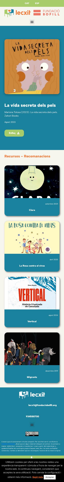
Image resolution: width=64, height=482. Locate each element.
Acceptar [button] (50, 477)
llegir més (37, 477)
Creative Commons (8, 444)
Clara (32, 210)
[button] (32, 21)
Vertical (32, 321)
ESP (37, 3)
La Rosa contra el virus (32, 265)
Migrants (32, 377)
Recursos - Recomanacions (27, 156)
